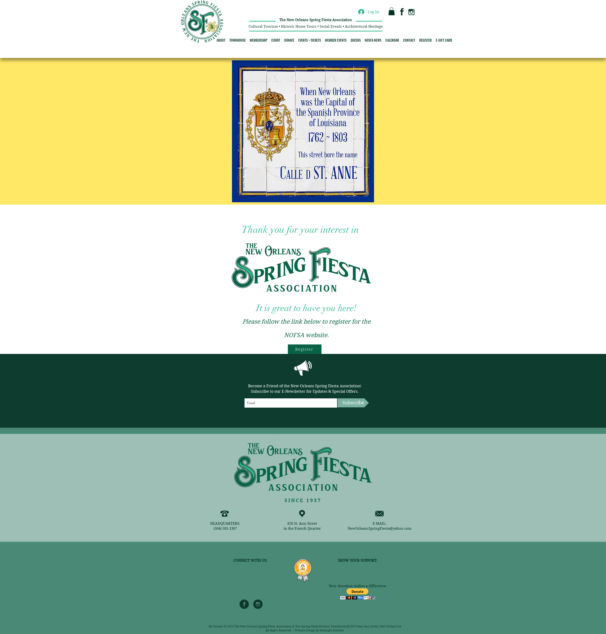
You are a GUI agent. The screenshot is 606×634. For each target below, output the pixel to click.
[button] (391, 11)
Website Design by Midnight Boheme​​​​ (319, 630)
